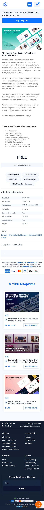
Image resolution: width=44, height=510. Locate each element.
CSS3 (39, 235)
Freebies (25, 209)
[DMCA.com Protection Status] (22, 506)
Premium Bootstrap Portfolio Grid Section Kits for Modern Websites (22, 361)
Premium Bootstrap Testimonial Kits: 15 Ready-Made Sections (22, 402)
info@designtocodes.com (30, 426)
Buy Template (22, 20)
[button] (29, 4)
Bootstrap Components (28, 235)
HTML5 (3, 237)
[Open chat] (38, 504)
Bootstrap (4, 235)
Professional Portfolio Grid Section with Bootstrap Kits (23, 319)
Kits (6, 315)
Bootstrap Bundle (14, 235)
